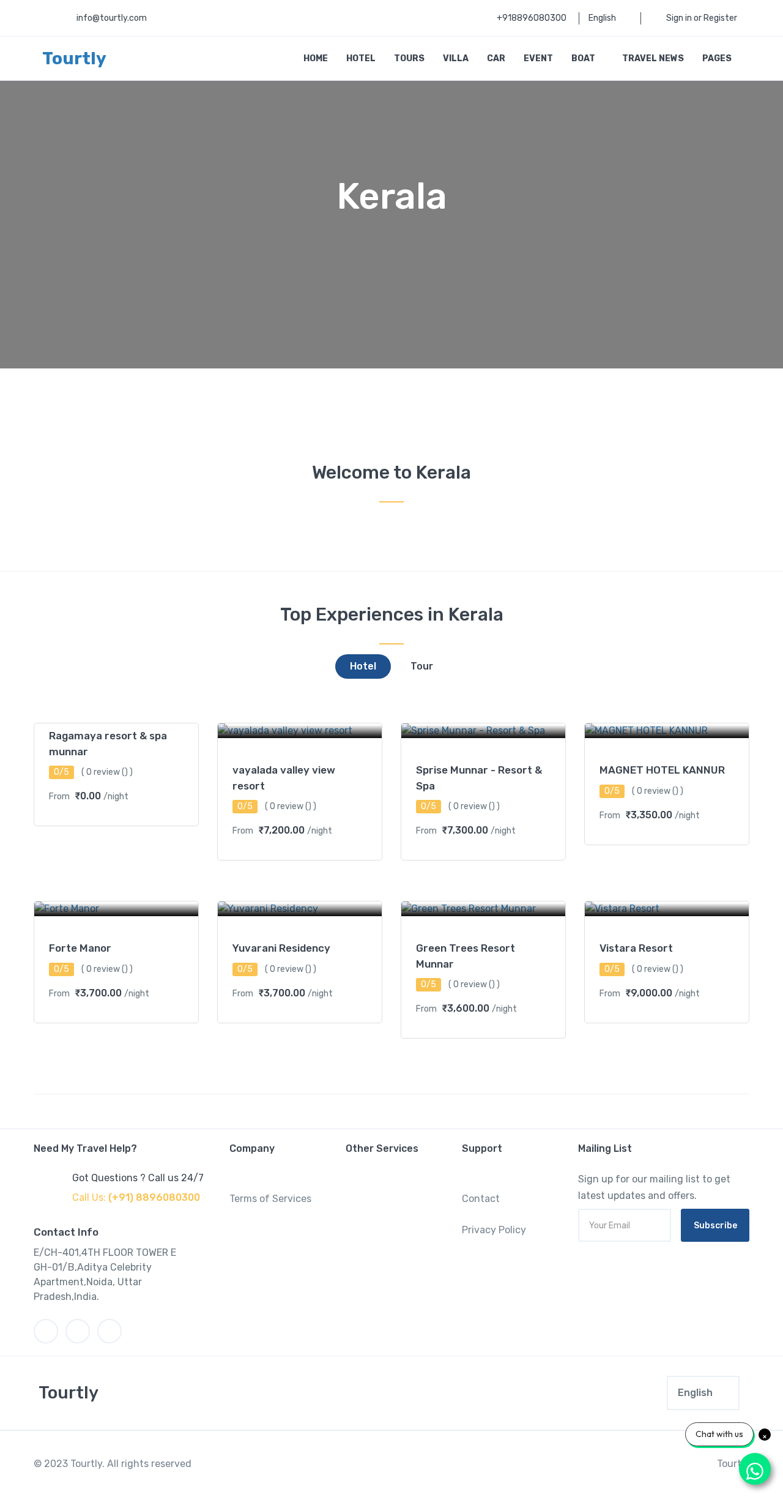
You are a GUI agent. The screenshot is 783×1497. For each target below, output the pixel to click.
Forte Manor (80, 948)
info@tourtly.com (111, 18)
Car (496, 58)
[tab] (363, 666)
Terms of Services (270, 1198)
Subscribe (715, 1225)
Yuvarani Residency (281, 948)
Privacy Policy (494, 1230)
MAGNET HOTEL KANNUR (662, 770)
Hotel (361, 58)
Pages (717, 58)
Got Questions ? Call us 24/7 (138, 1178)
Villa (456, 58)
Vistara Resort (636, 948)
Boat (584, 58)
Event (538, 58)
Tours (409, 58)
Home (315, 58)
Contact (481, 1198)
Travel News (653, 58)
